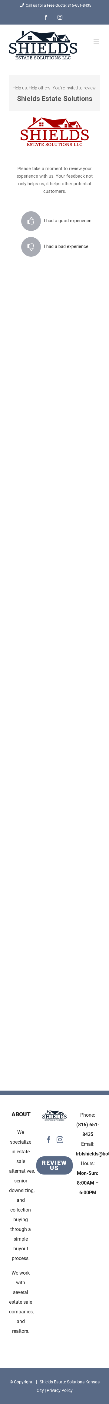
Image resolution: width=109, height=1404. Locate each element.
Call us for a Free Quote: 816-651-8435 (58, 5)
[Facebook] (48, 1139)
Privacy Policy (60, 1390)
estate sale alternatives (21, 1161)
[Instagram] (60, 1139)
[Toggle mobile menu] (97, 41)
